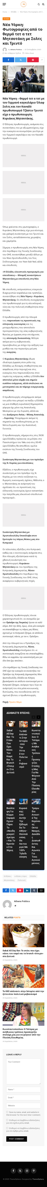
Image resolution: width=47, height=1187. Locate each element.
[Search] (43, 4)
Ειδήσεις (7, 876)
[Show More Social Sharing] (41, 59)
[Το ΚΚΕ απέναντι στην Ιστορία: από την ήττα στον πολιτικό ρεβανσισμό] (23, 976)
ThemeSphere (38, 1179)
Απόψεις (27, 722)
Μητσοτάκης (9, 880)
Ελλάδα (6, 19)
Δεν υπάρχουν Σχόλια (13, 53)
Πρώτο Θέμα (15, 702)
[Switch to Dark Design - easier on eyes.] (38, 4)
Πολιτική (40, 722)
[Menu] (4, 4)
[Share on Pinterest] (33, 59)
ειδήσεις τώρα (20, 876)
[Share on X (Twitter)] (21, 59)
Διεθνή (39, 799)
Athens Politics (16, 49)
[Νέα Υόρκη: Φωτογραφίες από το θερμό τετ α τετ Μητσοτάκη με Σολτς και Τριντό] (23, 79)
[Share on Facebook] (8, 59)
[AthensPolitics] (24, 4)
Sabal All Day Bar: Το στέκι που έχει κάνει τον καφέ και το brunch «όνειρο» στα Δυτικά (23, 953)
